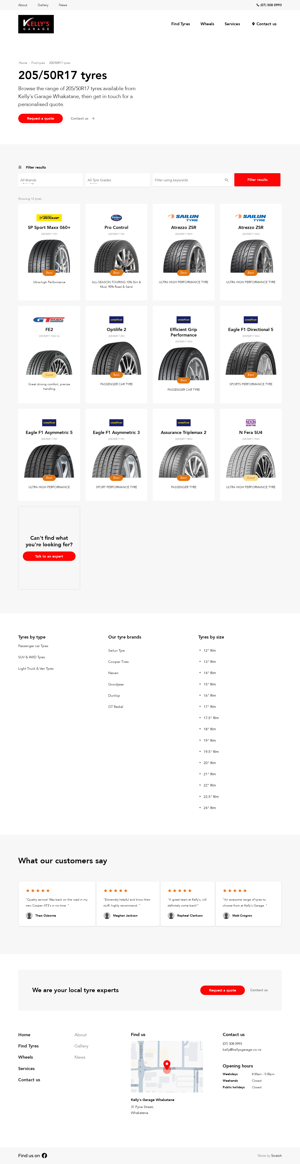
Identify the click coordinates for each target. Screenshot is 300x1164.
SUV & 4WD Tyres (31, 657)
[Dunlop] (50, 182)
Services (232, 24)
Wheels (207, 24)
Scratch (276, 1155)
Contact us (267, 24)
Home (23, 63)
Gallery (43, 5)
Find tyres (38, 63)
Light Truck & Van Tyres (36, 668)
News (63, 5)
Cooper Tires (118, 662)
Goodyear (116, 684)
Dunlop (114, 695)
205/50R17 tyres (59, 63)
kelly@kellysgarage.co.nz (242, 1049)
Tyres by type (31, 637)
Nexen (113, 673)
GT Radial (115, 706)
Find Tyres (180, 24)
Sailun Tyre (116, 650)
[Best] (118, 182)
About (22, 5)
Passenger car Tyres (33, 646)
